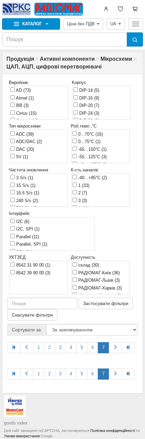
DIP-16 (88, 98)
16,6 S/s (27, 192)
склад (88, 265)
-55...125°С (92, 156)
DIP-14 (88, 90)
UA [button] (113, 23)
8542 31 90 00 (32, 265)
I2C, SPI (27, 228)
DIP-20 (88, 105)
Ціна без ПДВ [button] (81, 23)
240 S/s (26, 200)
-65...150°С (92, 149)
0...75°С (88, 141)
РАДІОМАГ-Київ (98, 272)
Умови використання (22, 436)
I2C (22, 221)
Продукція (20, 59)
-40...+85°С (92, 177)
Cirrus (25, 113)
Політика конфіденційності (112, 431)
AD (23, 90)
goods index (16, 423)
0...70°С (90, 134)
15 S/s (25, 185)
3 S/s (24, 177)
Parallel (27, 236)
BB (22, 105)
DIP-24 (88, 113)
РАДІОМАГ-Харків (99, 288)
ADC (24, 134)
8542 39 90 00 (32, 272)
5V (21, 156)
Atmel (24, 98)
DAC (24, 149)
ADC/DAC (28, 141)
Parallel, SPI (31, 244)
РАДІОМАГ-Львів (98, 280)
